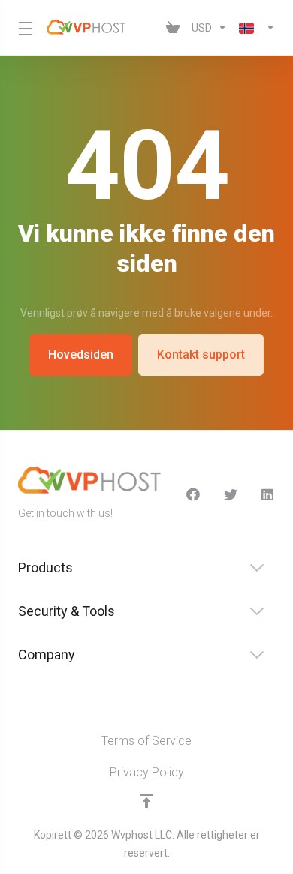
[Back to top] (146, 801)
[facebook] (193, 494)
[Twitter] (230, 494)
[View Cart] (173, 27)
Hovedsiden (80, 354)
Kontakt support (201, 354)
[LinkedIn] (268, 494)
